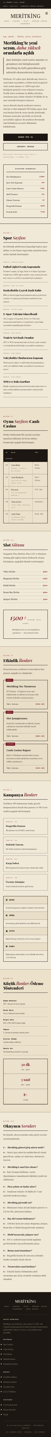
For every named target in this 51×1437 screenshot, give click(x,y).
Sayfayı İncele (25, 147)
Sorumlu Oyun (8, 1387)
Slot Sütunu (7, 1354)
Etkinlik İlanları (9, 1359)
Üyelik (5, 1414)
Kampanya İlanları (10, 1364)
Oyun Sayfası (8, 1349)
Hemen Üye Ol (25, 137)
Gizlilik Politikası (10, 1377)
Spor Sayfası (8, 1344)
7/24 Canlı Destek (10, 1405)
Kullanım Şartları (10, 1382)
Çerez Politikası (9, 1392)
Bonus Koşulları (9, 1410)
